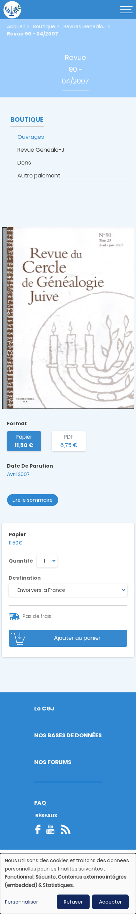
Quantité (21, 560)
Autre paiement (38, 176)
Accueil (16, 26)
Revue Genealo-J (40, 150)
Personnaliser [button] (21, 901)
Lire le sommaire (33, 499)
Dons (24, 163)
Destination (25, 577)
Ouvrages (30, 137)
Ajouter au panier (77, 638)
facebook (40, 829)
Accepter (110, 901)
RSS (65, 829)
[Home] (12, 9)
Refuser (73, 901)
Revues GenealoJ (84, 26)
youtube (50, 829)
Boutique (44, 26)
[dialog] (68, 883)
